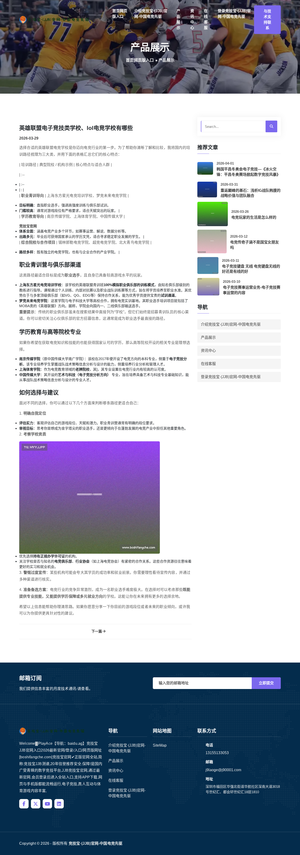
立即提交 (266, 683)
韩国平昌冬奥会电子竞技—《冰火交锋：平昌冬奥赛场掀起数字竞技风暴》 (248, 171)
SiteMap (160, 745)
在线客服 (206, 19)
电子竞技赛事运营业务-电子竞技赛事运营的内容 (251, 290)
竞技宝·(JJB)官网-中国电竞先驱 (96, 843)
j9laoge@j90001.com (223, 770)
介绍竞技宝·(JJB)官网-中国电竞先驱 (150, 13)
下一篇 (96, 631)
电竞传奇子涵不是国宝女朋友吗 (254, 244)
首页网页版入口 (119, 13)
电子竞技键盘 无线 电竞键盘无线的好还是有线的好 (251, 268)
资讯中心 (192, 19)
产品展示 (178, 19)
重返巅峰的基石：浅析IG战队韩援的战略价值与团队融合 (251, 193)
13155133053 (217, 753)
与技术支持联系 (267, 19)
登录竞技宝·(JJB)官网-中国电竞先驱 (234, 13)
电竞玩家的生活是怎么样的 (253, 217)
